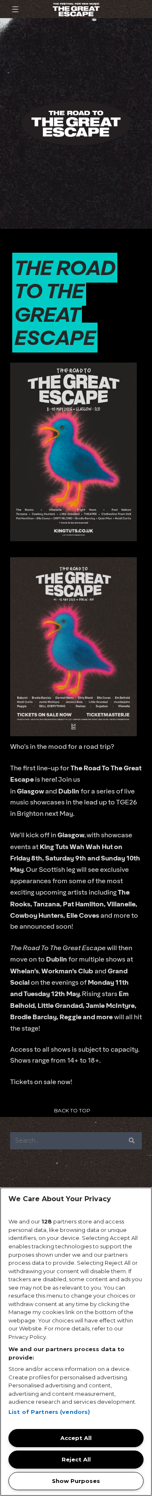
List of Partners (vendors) (49, 1411)
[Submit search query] (132, 1140)
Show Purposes (76, 1480)
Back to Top (72, 1110)
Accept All (76, 1438)
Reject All (76, 1459)
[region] (76, 1341)
